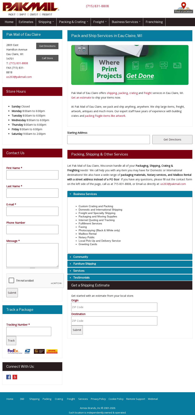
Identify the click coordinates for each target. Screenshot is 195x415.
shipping (112, 93)
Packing (47, 399)
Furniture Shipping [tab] (84, 263)
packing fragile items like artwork (105, 116)
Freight (99, 22)
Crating (59, 399)
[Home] (31, 15)
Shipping (45, 22)
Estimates (26, 22)
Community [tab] (80, 256)
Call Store (47, 58)
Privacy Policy (98, 399)
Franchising (154, 22)
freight (148, 93)
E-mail (11, 204)
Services (83, 399)
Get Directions (47, 46)
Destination (78, 314)
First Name (14, 168)
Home (9, 22)
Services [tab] (79, 270)
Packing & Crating (72, 22)
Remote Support (135, 399)
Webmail (153, 399)
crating (133, 93)
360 (22, 399)
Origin (74, 300)
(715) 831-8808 (97, 6)
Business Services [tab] (85, 194)
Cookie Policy (116, 399)
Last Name (14, 186)
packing (123, 93)
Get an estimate (81, 97)
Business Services (125, 22)
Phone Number (15, 222)
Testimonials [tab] (81, 277)
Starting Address (77, 132)
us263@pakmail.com (173, 184)
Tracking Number (18, 324)
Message (13, 241)
